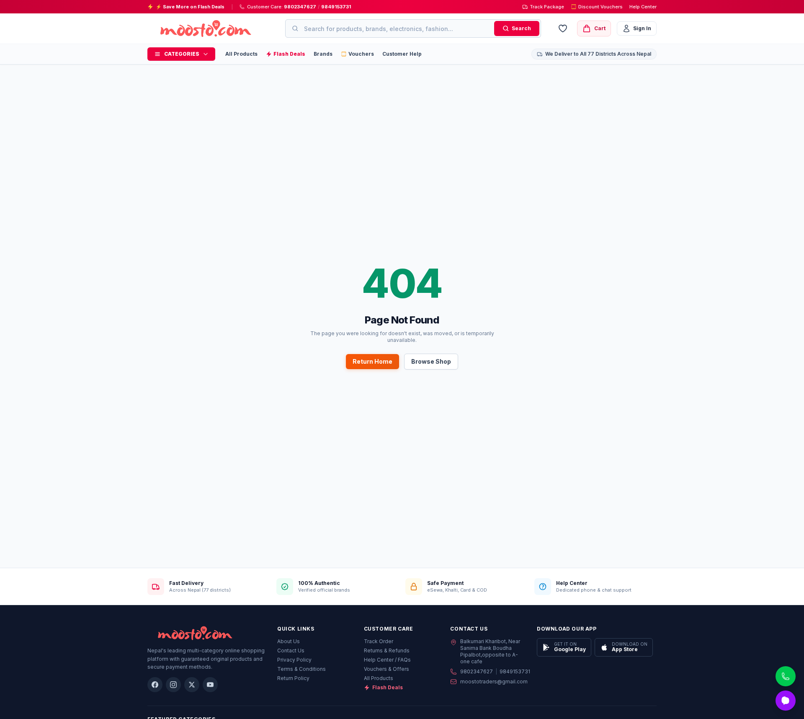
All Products (241, 54)
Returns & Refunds (387, 650)
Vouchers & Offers (386, 669)
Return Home (372, 361)
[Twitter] (191, 684)
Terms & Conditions (301, 669)
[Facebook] (154, 684)
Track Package (547, 7)
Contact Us (290, 650)
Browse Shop (431, 361)
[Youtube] (210, 684)
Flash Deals (387, 687)
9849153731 (336, 7)
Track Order (378, 641)
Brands (323, 54)
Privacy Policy (294, 660)
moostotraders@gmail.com (494, 681)
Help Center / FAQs (387, 660)
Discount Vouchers (600, 7)
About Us (288, 641)
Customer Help (402, 54)
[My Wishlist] (562, 28)
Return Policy (293, 678)
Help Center (643, 7)
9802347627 (300, 7)
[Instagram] (173, 684)
